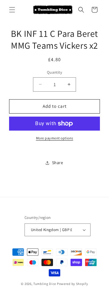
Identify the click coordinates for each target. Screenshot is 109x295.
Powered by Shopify (72, 284)
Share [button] (57, 162)
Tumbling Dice (44, 284)
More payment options (54, 138)
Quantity (54, 72)
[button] (12, 9)
